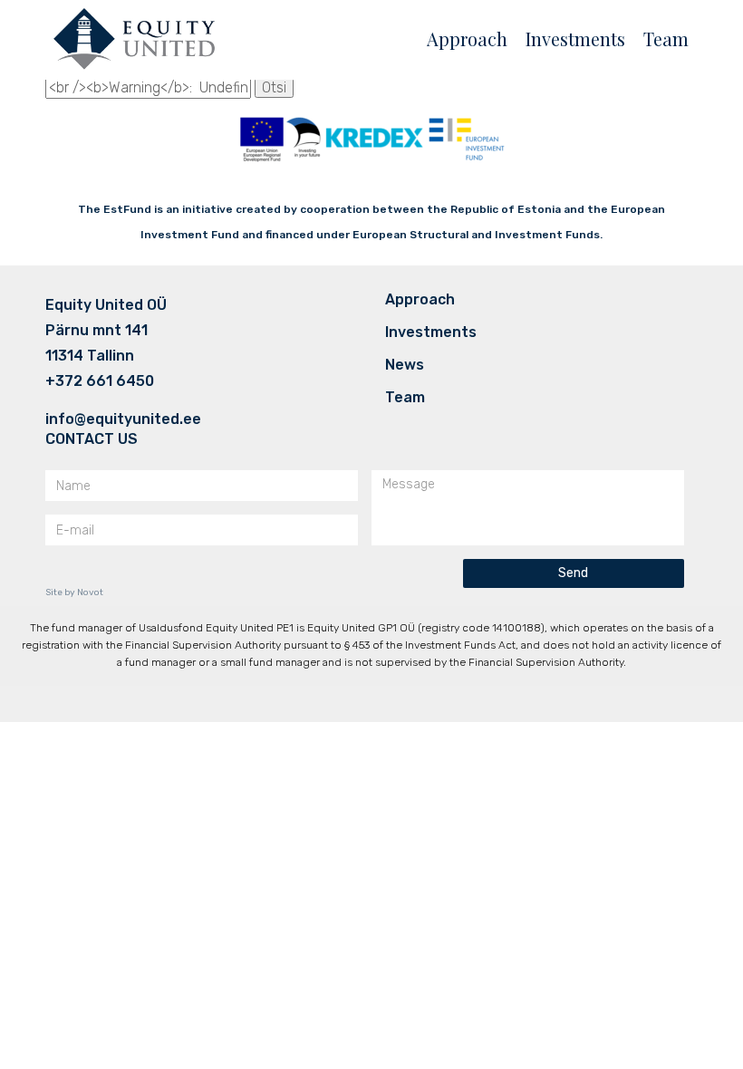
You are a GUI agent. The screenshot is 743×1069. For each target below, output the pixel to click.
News (404, 365)
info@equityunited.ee (123, 419)
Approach (467, 38)
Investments (575, 38)
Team (666, 38)
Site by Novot (74, 592)
